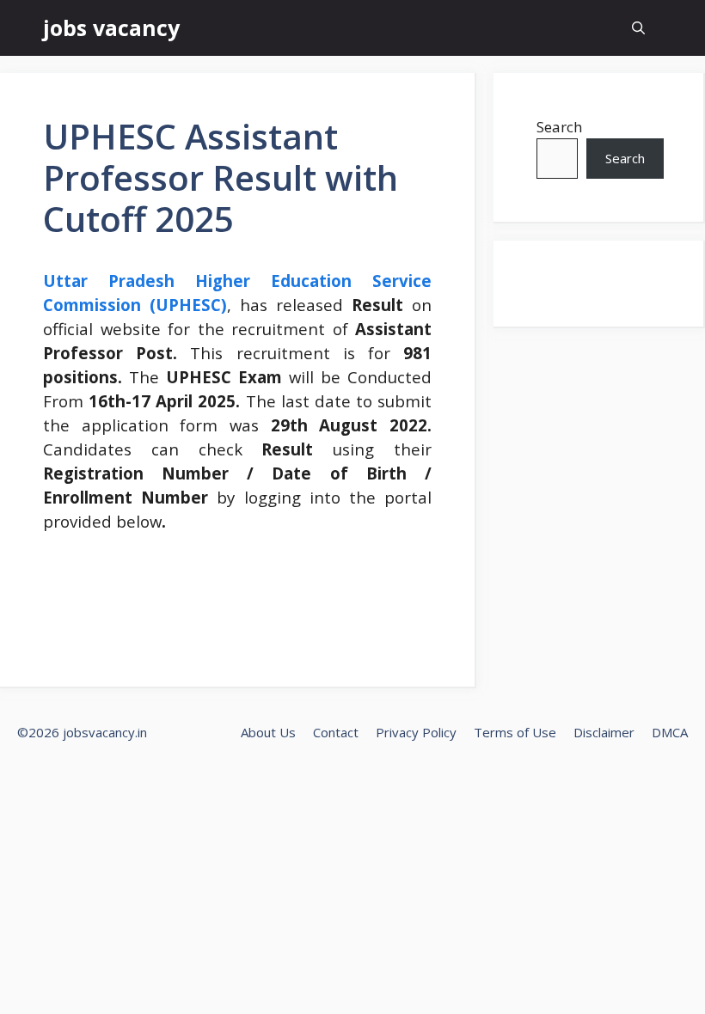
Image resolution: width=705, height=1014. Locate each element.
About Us (268, 732)
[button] (638, 28)
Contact (336, 732)
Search (559, 127)
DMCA (670, 732)
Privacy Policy (416, 732)
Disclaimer (603, 732)
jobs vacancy (111, 27)
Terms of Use (515, 732)
